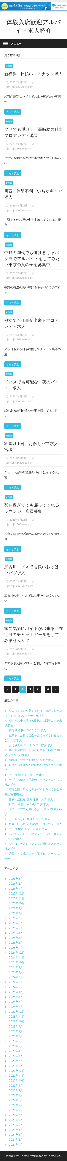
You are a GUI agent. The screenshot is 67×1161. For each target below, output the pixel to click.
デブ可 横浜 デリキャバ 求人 (27, 775)
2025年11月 (17, 898)
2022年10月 (17, 1080)
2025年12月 (17, 893)
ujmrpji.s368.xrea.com (19, 87)
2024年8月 (16, 972)
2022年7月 (16, 1095)
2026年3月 (16, 878)
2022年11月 (17, 1075)
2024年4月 (16, 992)
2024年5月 (16, 987)
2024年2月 (16, 1001)
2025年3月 (16, 938)
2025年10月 (17, 903)
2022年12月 (17, 1070)
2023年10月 (17, 1021)
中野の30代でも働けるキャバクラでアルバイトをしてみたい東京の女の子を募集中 (32, 258)
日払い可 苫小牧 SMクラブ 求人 (29, 804)
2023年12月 (17, 1011)
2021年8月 (16, 1110)
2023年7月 (16, 1036)
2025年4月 (16, 933)
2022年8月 (16, 1090)
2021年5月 (16, 1125)
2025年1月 (16, 947)
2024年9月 (16, 967)
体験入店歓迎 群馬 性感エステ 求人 (31, 799)
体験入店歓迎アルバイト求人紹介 (34, 25)
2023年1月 (16, 1066)
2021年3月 (16, 1134)
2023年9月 (16, 1026)
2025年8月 (16, 913)
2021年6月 (16, 1120)
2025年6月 (16, 923)
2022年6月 (16, 1100)
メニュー (16, 43)
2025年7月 (16, 918)
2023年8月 (16, 1031)
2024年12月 (17, 952)
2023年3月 (16, 1056)
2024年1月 (16, 1007)
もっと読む (12, 111)
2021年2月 (16, 1139)
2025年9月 (16, 908)
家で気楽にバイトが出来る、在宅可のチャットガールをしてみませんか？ (33, 634)
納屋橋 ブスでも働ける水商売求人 (31, 760)
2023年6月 (16, 1041)
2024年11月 (17, 957)
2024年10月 (17, 962)
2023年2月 (16, 1061)
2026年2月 (16, 883)
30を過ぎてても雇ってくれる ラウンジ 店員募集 (33, 508)
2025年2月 (16, 942)
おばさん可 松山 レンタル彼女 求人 (31, 745)
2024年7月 (16, 977)
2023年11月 (17, 1016)
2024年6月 (16, 982)
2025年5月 (16, 928)
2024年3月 (16, 997)
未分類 (9, 66)
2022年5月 (16, 1105)
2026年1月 (16, 888)
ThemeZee (53, 1156)
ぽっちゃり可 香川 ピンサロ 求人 (29, 819)
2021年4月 (16, 1130)
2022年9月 (16, 1085)
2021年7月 (16, 1115)
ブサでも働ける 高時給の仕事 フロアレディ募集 (35, 132)
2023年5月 (16, 1046)
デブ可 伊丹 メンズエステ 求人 (28, 829)
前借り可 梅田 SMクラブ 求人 (27, 730)
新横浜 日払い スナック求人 (33, 73)
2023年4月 (16, 1051)
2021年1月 (16, 1144)
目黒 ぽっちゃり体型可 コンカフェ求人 (35, 824)
